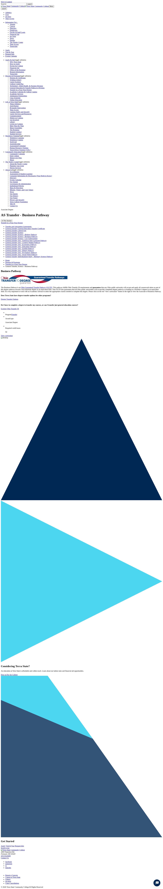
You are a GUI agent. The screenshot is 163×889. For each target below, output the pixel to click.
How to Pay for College (9, 675)
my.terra (8, 17)
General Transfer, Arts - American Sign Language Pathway (26, 241)
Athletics (8, 13)
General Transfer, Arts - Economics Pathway (20, 245)
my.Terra (13, 36)
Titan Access (9, 19)
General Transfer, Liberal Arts (15, 231)
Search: (3, 4)
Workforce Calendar (17, 138)
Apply (7, 50)
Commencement (15, 116)
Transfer (14, 315)
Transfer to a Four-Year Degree (21, 90)
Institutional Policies (17, 186)
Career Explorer (15, 82)
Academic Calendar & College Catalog (23, 92)
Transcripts (13, 46)
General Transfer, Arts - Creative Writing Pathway (22, 243)
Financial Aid (14, 34)
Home (7, 260)
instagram (8, 864)
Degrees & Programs (12, 76)
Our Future (14, 198)
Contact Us (14, 206)
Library (12, 122)
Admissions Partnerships (18, 96)
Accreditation (14, 172)
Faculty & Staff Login (17, 32)
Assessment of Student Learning (21, 174)
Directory (13, 28)
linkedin (8, 868)
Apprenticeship (15, 144)
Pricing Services (15, 168)
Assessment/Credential (18, 146)
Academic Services (16, 94)
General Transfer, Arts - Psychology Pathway (21, 253)
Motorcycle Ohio (16, 158)
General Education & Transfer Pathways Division (27, 88)
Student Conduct (16, 132)
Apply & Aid (10, 60)
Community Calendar (17, 154)
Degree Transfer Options (9, 299)
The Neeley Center (16, 42)
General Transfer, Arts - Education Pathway (20, 247)
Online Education (16, 100)
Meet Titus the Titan (17, 126)
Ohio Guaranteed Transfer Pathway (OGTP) (36, 287)
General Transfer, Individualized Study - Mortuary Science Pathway (29, 257)
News (12, 38)
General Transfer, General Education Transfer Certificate (25, 229)
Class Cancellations (12, 883)
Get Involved (14, 120)
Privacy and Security (17, 200)
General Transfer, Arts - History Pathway (19, 251)
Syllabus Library (15, 80)
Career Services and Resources (20, 114)
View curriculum (7, 336)
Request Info (9, 54)
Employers (13, 30)
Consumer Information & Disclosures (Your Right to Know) (31, 176)
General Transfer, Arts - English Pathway (19, 249)
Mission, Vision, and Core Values (21, 190)
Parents (12, 40)
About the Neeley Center (18, 164)
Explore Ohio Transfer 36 (10, 309)
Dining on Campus (16, 118)
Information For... (11, 22)
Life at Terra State (11, 102)
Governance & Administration (20, 184)
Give (7, 15)
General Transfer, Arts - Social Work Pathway (21, 255)
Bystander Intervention (18, 108)
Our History (14, 196)
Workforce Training (12, 136)
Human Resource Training (19, 148)
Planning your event (17, 166)
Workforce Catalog (16, 140)
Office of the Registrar (17, 70)
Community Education (13, 152)
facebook (8, 862)
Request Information (17, 72)
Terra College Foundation (19, 202)
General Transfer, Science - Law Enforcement (21, 239)
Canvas (12, 26)
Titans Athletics (15, 104)
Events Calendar (11, 56)
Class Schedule (15, 98)
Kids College (14, 156)
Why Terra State (15, 62)
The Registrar (14, 130)
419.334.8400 (6, 856)
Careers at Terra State (12, 877)
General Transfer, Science (14, 233)
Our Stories (14, 194)
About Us (8, 170)
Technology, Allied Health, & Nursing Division (26, 86)
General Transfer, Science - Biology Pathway (21, 235)
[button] (20, 60)
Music (12, 160)
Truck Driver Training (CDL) (20, 150)
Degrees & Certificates (18, 78)
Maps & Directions (16, 188)
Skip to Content (6, 2)
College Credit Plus (16, 84)
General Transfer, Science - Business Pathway (21, 237)
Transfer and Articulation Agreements (18, 227)
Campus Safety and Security (20, 112)
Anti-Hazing (14, 106)
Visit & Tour (9, 52)
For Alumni (14, 182)
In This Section (7, 221)
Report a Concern (11, 875)
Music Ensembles (16, 128)
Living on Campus (16, 124)
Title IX (12, 204)
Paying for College (16, 66)
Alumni (12, 24)
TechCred (13, 142)
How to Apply (15, 64)
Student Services (15, 134)
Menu (51, 6)
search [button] (4, 9)
